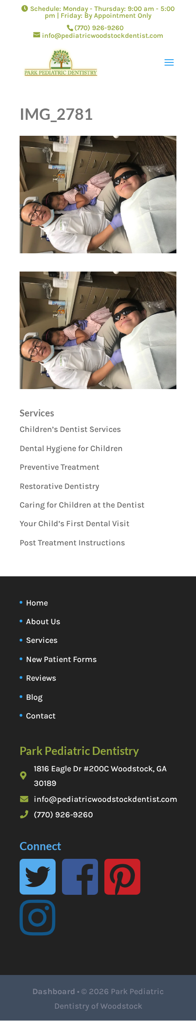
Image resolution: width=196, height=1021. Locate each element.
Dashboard (53, 991)
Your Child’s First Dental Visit (74, 523)
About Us (43, 621)
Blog (34, 697)
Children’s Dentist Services (70, 429)
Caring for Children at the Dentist (82, 505)
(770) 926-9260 (63, 815)
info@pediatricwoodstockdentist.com (105, 799)
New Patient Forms (61, 659)
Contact (41, 716)
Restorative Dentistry (59, 486)
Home (37, 603)
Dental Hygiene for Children (71, 448)
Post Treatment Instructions (72, 543)
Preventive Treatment (59, 467)
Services (41, 640)
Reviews (41, 678)
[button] (98, 330)
